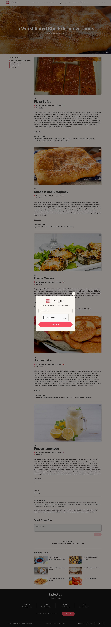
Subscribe (55, 324)
